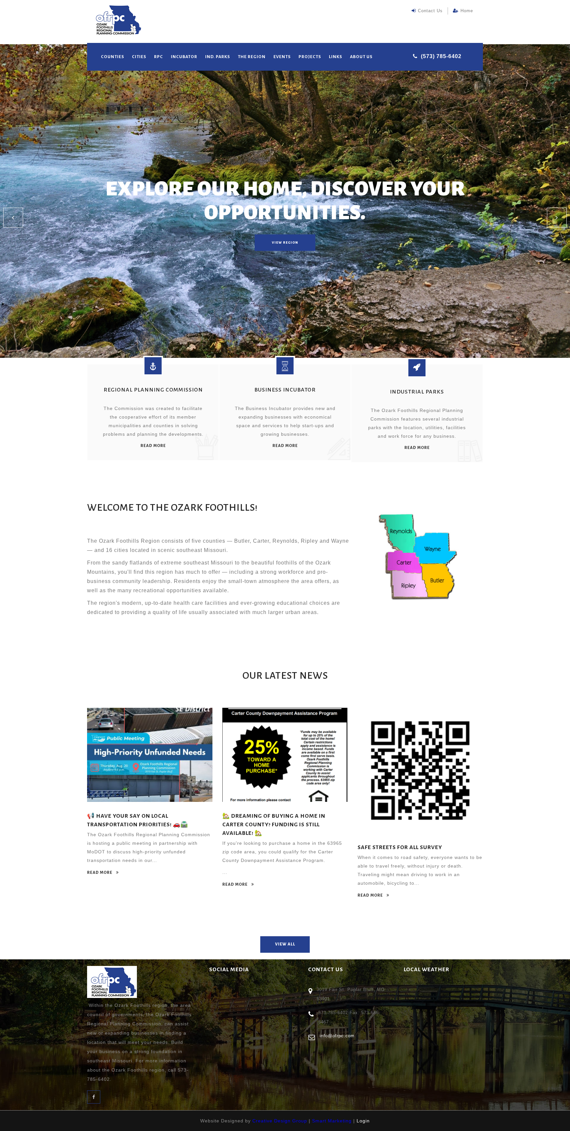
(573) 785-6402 (441, 56)
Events (282, 56)
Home (466, 10)
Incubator (184, 56)
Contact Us (430, 10)
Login (363, 1120)
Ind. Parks (217, 56)
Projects (310, 56)
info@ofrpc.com (337, 1035)
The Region (252, 56)
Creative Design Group (279, 1120)
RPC (158, 56)
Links (335, 56)
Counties (112, 56)
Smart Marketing (332, 1120)
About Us (361, 56)
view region (285, 242)
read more (153, 446)
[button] (13, 217)
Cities (139, 56)
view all (285, 944)
